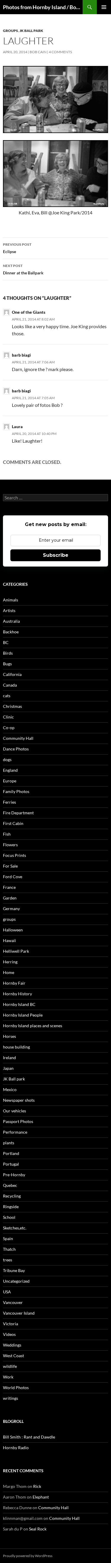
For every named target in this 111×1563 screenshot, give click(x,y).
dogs (7, 759)
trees (7, 1259)
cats (6, 695)
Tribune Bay (14, 1270)
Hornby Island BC (19, 1004)
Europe (9, 780)
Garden (10, 897)
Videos (9, 1334)
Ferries (9, 802)
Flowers (10, 844)
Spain (8, 1238)
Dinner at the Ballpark (23, 269)
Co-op (9, 727)
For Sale (10, 865)
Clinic (8, 716)
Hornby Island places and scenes (32, 1025)
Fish (7, 833)
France (9, 887)
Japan (8, 1068)
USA (7, 1291)
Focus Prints (14, 855)
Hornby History (17, 993)
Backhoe (11, 631)
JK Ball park (31, 30)
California (12, 674)
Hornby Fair (14, 983)
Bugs (7, 663)
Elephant (41, 1496)
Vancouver (13, 1302)
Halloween (13, 929)
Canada (10, 684)
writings (10, 1398)
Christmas (12, 706)
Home (8, 972)
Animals (10, 599)
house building (16, 1046)
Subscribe (55, 555)
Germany (11, 908)
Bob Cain (38, 52)
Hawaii (9, 940)
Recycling (12, 1195)
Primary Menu (104, 7)
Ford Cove (12, 876)
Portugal (11, 1163)
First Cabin (13, 823)
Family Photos (16, 791)
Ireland (9, 1057)
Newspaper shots (19, 1100)
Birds (8, 653)
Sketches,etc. (14, 1227)
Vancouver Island (19, 1313)
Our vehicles (14, 1110)
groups (10, 30)
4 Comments (60, 52)
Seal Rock (37, 1528)
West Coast (13, 1355)
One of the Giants (28, 312)
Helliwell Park (16, 951)
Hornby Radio (16, 1447)
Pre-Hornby (14, 1174)
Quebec (10, 1185)
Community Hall (18, 738)
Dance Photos (16, 748)
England (10, 770)
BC (6, 642)
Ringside (11, 1206)
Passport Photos (18, 1121)
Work (8, 1376)
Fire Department (18, 812)
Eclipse (17, 248)
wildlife (10, 1366)
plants (8, 1142)
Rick (37, 1486)
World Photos (16, 1387)
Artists (9, 610)
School (9, 1217)
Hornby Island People (23, 1014)
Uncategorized (16, 1281)
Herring (10, 961)
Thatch (9, 1249)
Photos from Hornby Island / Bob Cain (43, 7)
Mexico (10, 1089)
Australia (11, 621)
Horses (9, 1036)
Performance (15, 1132)
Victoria (10, 1323)
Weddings (12, 1344)
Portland (11, 1153)
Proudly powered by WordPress (27, 1556)
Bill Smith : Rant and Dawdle (29, 1436)
